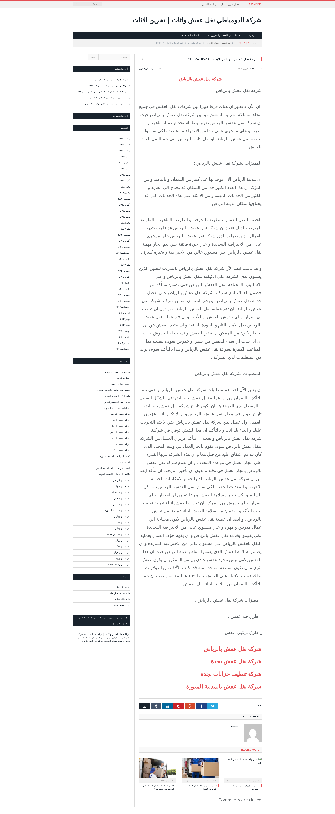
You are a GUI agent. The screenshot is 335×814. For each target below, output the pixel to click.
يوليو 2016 (125, 319)
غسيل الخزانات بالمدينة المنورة (115, 456)
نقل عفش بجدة (122, 522)
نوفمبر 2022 (124, 162)
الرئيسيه (253, 35)
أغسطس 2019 (123, 252)
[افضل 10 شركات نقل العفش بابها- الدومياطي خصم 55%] (157, 770)
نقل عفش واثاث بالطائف (118, 564)
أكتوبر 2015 (124, 336)
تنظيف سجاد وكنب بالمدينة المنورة (113, 389)
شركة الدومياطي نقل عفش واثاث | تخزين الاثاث (197, 19)
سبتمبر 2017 (124, 300)
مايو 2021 (125, 186)
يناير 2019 (125, 264)
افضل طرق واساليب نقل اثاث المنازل (221, 4)
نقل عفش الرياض (121, 480)
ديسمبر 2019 (124, 234)
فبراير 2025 (124, 144)
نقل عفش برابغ (122, 540)
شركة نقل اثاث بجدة (93, 634)
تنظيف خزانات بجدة (120, 384)
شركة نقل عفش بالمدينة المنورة (223, 686)
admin (253, 68)
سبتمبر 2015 (124, 343)
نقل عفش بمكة (122, 546)
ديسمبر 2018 (124, 270)
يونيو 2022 (125, 174)
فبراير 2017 (124, 312)
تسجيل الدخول (123, 587)
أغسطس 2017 (123, 307)
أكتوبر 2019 (124, 240)
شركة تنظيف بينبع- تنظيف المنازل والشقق (110, 97)
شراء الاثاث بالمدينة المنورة (117, 408)
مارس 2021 (124, 192)
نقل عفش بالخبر (122, 498)
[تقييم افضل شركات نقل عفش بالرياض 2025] (200, 770)
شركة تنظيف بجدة (121, 444)
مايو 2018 (125, 282)
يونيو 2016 (125, 324)
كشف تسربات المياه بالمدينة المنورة (112, 468)
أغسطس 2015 (123, 349)
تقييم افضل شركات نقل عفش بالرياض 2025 (109, 85)
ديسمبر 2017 (124, 294)
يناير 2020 (125, 228)
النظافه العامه (192, 35)
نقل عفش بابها (123, 486)
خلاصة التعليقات (122, 599)
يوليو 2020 (125, 210)
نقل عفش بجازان (122, 516)
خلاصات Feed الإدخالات (119, 593)
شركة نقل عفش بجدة (236, 661)
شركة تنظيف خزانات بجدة (231, 673)
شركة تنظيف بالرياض (120, 432)
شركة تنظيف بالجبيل (120, 420)
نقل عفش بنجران (121, 552)
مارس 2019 (124, 258)
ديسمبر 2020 (124, 198)
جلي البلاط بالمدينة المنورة (117, 396)
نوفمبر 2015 (124, 331)
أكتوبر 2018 (124, 276)
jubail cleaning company (117, 372)
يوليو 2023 (125, 156)
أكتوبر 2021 (124, 180)
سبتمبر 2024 (124, 150)
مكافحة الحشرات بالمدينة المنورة (114, 474)
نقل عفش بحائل (122, 528)
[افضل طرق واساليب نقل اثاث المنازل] (243, 770)
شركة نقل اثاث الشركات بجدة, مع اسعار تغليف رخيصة (105, 103)
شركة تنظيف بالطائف (120, 438)
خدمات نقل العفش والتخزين (225, 35)
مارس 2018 (124, 288)
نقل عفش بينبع (123, 558)
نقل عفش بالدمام (121, 504)
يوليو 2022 (125, 168)
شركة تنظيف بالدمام (120, 426)
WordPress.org (122, 605)
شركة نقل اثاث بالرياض (99, 637)
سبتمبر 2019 (124, 246)
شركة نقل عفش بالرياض (200, 79)
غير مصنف (125, 462)
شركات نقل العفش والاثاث (117, 634)
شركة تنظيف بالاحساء (120, 414)
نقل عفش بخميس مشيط (118, 534)
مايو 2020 (125, 222)
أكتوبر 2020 (124, 204)
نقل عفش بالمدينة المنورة (117, 510)
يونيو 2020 (125, 216)
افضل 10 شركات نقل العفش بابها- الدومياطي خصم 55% (158, 787)
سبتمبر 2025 (124, 138)
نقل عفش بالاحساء (121, 492)
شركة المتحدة (110, 640)
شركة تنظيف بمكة (121, 450)
